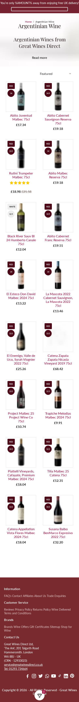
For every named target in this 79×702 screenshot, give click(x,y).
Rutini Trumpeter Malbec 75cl (21, 175)
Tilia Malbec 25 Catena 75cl (58, 473)
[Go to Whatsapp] (47, 676)
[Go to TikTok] (60, 676)
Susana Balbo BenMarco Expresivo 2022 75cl (58, 533)
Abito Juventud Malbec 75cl (21, 117)
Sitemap (55, 627)
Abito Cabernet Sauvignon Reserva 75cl (58, 119)
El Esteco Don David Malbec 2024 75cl (20, 296)
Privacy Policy (23, 609)
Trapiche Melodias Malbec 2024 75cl (58, 415)
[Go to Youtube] (53, 676)
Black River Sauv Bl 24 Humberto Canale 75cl (21, 240)
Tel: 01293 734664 (16, 668)
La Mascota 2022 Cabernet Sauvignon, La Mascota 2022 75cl (58, 299)
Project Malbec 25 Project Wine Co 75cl (21, 417)
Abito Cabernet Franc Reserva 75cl (58, 238)
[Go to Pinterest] (72, 676)
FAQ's (7, 596)
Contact (17, 596)
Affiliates (28, 596)
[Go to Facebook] (27, 676)
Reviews (9, 609)
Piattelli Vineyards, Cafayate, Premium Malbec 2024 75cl (21, 475)
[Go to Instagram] (33, 676)
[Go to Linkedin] (65, 676)
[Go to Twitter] (40, 676)
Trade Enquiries (56, 596)
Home (28, 21)
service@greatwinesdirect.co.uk (23, 664)
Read (35, 57)
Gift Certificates (39, 627)
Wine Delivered (61, 609)
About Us (40, 596)
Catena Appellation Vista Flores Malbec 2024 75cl (21, 533)
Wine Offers (21, 627)
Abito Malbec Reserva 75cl (58, 175)
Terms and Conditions (17, 613)
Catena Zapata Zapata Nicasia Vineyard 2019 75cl (58, 359)
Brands (8, 627)
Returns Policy (42, 609)
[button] (20, 183)
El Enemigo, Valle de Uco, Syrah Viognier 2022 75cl (21, 359)
